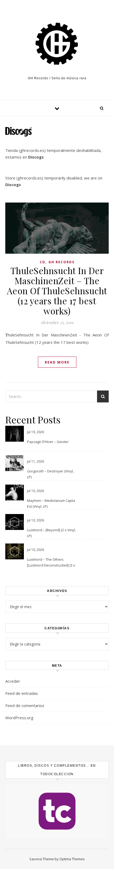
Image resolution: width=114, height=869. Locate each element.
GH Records (61, 262)
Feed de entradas (21, 693)
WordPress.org (19, 717)
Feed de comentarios (24, 705)
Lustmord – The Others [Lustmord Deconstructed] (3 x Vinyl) (51, 563)
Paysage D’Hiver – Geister (48, 441)
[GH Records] (57, 44)
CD (42, 262)
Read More (57, 362)
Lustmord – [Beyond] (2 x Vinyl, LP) (51, 533)
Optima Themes (72, 859)
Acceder (12, 681)
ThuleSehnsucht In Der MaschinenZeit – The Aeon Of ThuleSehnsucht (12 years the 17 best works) (57, 291)
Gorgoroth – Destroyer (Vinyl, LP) (50, 474)
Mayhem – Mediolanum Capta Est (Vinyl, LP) (51, 503)
